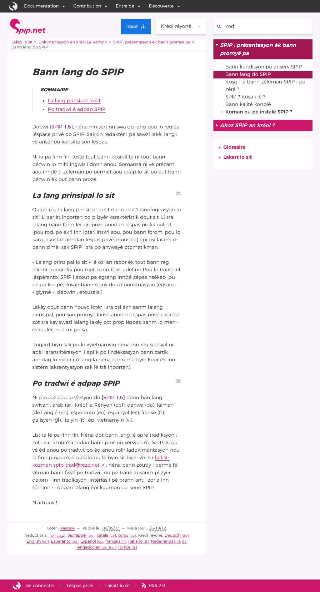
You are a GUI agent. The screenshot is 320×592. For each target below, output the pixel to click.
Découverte (161, 6)
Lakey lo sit (22, 42)
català (102, 536)
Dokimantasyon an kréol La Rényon (72, 42)
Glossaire (234, 147)
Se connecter (40, 585)
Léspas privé (80, 585)
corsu (123, 536)
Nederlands (162, 541)
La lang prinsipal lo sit (74, 100)
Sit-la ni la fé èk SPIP (17, 586)
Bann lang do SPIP (248, 74)
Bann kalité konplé (248, 104)
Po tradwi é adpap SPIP (76, 109)
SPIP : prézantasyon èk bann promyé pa (151, 42)
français (112, 541)
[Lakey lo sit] (28, 26)
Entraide (125, 6)
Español (88, 541)
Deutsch (172, 536)
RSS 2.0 (157, 585)
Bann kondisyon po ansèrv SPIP (263, 67)
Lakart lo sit (237, 157)
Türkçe (124, 547)
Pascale (67, 528)
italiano (135, 541)
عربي (61, 536)
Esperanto (61, 541)
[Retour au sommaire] (178, 193)
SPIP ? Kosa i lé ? (245, 97)
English (34, 541)
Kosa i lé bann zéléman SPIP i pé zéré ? (265, 86)
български (77, 536)
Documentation (41, 6)
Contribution (87, 6)
